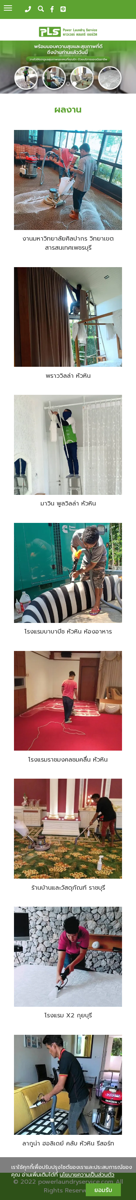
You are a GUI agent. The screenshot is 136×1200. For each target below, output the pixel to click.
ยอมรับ (103, 1189)
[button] (10, 68)
